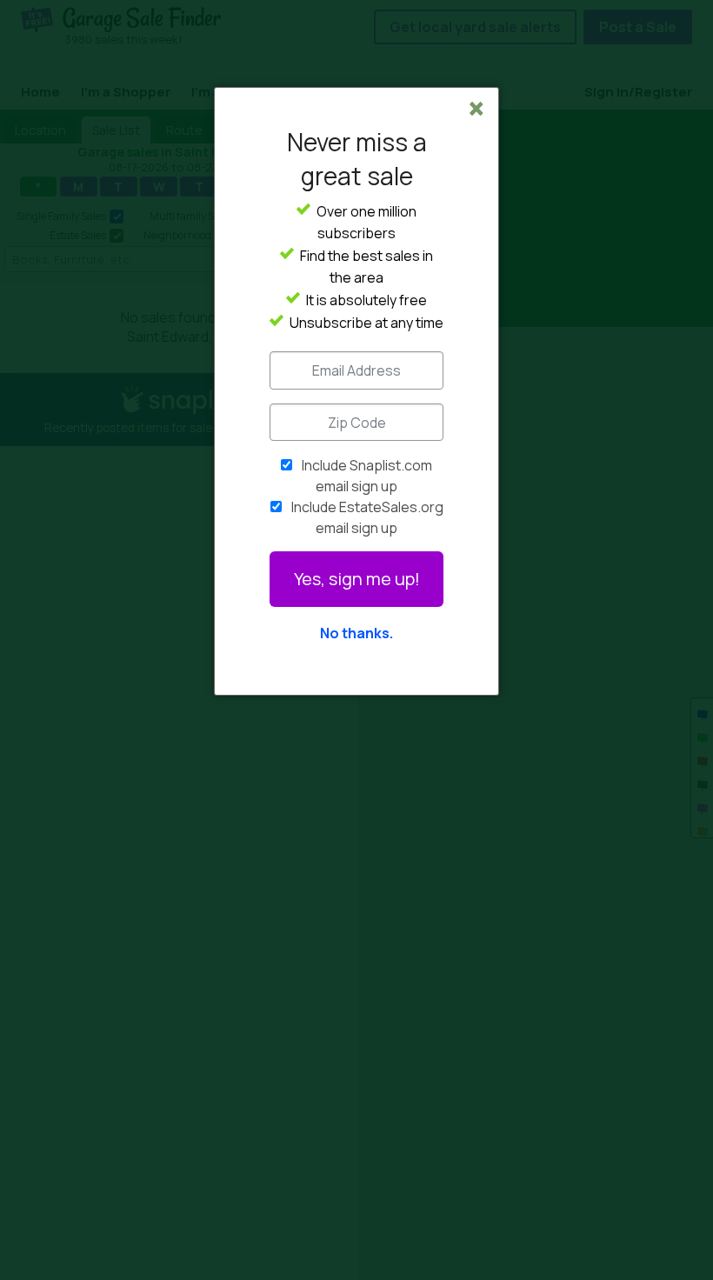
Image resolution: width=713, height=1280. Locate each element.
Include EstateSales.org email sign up (367, 517)
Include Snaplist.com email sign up (367, 476)
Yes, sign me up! (357, 578)
